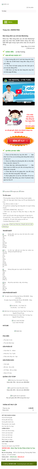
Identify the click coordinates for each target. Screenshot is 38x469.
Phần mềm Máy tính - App (10, 356)
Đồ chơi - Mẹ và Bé (8, 367)
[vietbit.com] (19, 3)
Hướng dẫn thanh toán (7, 422)
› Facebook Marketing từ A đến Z (11, 221)
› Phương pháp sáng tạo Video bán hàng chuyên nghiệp (17, 198)
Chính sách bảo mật (7, 437)
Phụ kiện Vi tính (7, 340)
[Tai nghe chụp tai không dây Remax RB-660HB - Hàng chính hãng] (18, 298)
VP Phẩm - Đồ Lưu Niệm (10, 370)
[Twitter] (21, 191)
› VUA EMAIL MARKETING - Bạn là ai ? (13, 209)
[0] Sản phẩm (30, 7)
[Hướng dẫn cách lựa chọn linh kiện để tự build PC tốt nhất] (5, 240)
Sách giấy (6, 364)
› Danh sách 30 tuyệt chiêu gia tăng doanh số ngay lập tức (18, 215)
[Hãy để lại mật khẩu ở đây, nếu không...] (5, 286)
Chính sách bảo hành (7, 433)
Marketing (5, 226)
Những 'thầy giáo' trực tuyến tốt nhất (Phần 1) (19, 269)
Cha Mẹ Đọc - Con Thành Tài (18, 307)
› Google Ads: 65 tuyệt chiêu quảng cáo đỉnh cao (15, 219)
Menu (10, 22)
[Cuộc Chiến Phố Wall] (18, 320)
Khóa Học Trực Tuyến (9, 353)
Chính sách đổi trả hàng (8, 430)
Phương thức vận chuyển (8, 424)
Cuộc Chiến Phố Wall (18, 322)
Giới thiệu (4, 443)
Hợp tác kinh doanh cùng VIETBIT (11, 446)
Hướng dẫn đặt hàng (7, 419)
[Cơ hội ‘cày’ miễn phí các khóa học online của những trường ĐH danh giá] (5, 258)
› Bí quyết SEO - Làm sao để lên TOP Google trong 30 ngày (18, 217)
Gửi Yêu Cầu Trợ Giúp (8, 426)
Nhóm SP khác (7, 373)
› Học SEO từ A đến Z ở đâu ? (10, 204)
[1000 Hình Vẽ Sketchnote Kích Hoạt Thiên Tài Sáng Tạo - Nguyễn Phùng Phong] (18, 313)
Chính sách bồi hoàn (7, 435)
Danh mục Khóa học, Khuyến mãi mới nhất (21, 224)
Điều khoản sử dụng (7, 439)
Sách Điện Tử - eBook (9, 350)
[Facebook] (6, 191)
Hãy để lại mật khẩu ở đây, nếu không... (18, 282)
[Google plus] (14, 191)
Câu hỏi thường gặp (7, 417)
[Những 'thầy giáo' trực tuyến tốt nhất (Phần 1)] (5, 274)
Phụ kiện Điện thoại (8, 343)
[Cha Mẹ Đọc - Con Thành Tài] (18, 305)
